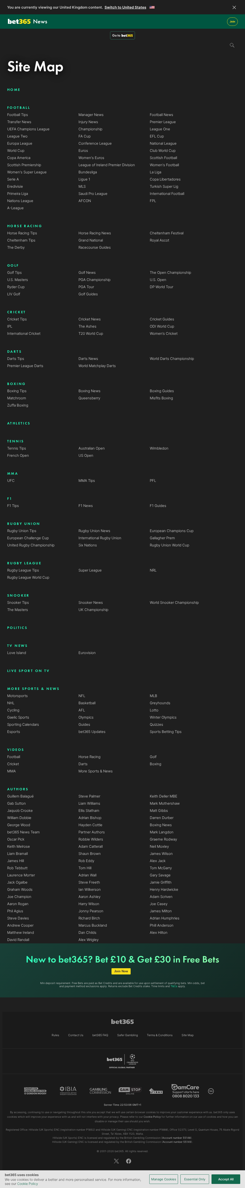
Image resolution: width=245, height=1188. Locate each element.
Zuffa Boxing (17, 405)
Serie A (13, 179)
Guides (84, 724)
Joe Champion (19, 896)
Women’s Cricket (164, 333)
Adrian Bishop (89, 817)
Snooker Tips (18, 602)
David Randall (18, 939)
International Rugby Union (99, 538)
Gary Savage (160, 875)
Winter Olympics (163, 717)
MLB (153, 695)
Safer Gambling (127, 1035)
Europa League (19, 143)
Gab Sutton (16, 803)
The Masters (17, 609)
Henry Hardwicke (164, 889)
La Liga (155, 172)
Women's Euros (91, 157)
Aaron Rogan (17, 904)
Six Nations (87, 545)
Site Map (188, 1035)
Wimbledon (159, 448)
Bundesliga (87, 172)
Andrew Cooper (20, 925)
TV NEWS (17, 645)
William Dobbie (19, 817)
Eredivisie (15, 186)
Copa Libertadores (165, 179)
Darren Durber (161, 817)
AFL (81, 710)
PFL (153, 480)
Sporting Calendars (23, 724)
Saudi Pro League (92, 193)
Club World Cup (163, 150)
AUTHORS (18, 789)
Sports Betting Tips (166, 731)
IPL (9, 326)
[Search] (232, 45)
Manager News (91, 114)
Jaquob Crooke (20, 810)
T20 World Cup (90, 333)
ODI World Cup (162, 326)
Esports (13, 731)
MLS (82, 186)
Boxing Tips (17, 391)
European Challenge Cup (28, 538)
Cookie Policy (27, 1184)
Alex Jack (158, 860)
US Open (85, 455)
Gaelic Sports (18, 717)
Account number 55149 (177, 1142)
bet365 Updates (92, 731)
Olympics (86, 717)
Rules (55, 1035)
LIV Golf (13, 294)
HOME (14, 89)
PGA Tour (86, 287)
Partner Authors (91, 832)
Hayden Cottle (90, 825)
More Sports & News (95, 771)
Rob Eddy (86, 860)
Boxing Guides (162, 391)
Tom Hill (84, 868)
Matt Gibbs (159, 810)
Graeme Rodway (163, 839)
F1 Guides (158, 505)
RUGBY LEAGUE (24, 563)
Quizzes (156, 724)
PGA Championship (94, 279)
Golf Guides (88, 294)
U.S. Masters (17, 279)
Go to (116, 35)
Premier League (163, 122)
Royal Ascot (159, 240)
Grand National (90, 240)
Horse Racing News (94, 233)
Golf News (87, 272)
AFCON (84, 200)
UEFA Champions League (28, 129)
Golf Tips (14, 272)
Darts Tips (15, 358)
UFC (11, 480)
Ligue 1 (84, 179)
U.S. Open (158, 279)
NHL (10, 703)
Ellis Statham (88, 810)
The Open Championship (170, 272)
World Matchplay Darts (97, 365)
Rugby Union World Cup (169, 545)
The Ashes (87, 326)
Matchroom (16, 398)
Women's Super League (27, 172)
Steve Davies (18, 918)
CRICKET (16, 312)
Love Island (16, 652)
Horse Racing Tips (22, 233)
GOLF (13, 265)
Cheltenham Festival (167, 233)
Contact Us (75, 1035)
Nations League (20, 200)
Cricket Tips (17, 319)
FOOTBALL (18, 107)
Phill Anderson (161, 925)
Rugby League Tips (23, 570)
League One (160, 129)
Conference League (95, 143)
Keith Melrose (18, 846)
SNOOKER (18, 595)
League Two (17, 136)
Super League (90, 570)
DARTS (14, 351)
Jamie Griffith (161, 882)
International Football (167, 193)
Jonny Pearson (90, 911)
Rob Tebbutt (17, 868)
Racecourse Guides (94, 247)
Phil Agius (15, 911)
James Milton (161, 911)
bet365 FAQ (100, 1035)
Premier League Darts (25, 365)
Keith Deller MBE (163, 796)
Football (13, 756)
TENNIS (15, 441)
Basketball (86, 703)
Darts (83, 764)
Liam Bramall (17, 853)
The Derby (16, 247)
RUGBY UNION (23, 523)
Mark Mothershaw (165, 803)
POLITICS (17, 627)
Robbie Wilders (90, 839)
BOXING (16, 383)
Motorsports (17, 695)
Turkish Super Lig (164, 186)
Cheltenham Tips (21, 240)
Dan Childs (87, 932)
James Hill (15, 860)
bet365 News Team (23, 832)
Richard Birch (89, 918)
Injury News (88, 122)
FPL (153, 200)
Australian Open (91, 448)
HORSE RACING (24, 226)
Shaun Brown (89, 853)
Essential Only (194, 1179)
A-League (15, 208)
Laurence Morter (21, 875)
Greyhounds (160, 703)
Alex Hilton (158, 932)
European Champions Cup (172, 530)
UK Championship (93, 609)
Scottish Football (163, 157)
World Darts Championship (172, 358)
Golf (153, 756)
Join (232, 21)
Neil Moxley (159, 846)
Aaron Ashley (89, 896)
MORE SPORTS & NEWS (33, 688)
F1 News (85, 505)
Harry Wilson (88, 904)
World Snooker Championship (174, 602)
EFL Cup (157, 136)
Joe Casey (158, 904)
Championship (90, 129)
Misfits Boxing (161, 398)
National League (163, 143)
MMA (12, 473)
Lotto (154, 710)
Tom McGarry (161, 868)
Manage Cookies (163, 1179)
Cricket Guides (162, 319)
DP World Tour (161, 287)
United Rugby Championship (31, 545)
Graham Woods (20, 889)
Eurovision (87, 652)
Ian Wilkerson (89, 889)
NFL (81, 695)
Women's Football (164, 165)
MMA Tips (86, 480)
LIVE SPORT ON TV (28, 670)
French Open (18, 455)
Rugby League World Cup (28, 577)
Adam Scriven (161, 896)
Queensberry (89, 398)
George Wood (18, 825)
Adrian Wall (87, 875)
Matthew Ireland (20, 932)
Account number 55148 (176, 1137)
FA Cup (84, 136)
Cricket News (89, 319)
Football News (161, 114)
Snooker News (90, 602)
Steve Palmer (89, 796)
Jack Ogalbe (17, 882)
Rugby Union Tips (21, 530)
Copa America (18, 157)
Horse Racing (89, 756)
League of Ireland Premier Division (106, 165)
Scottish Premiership (24, 165)
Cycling (13, 710)
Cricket (13, 764)
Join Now (121, 971)
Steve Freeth (89, 882)
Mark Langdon (161, 832)
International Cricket (23, 333)
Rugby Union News (94, 530)
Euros (83, 150)
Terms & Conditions (160, 1035)
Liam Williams (89, 803)
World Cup (15, 150)
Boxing (155, 764)
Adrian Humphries (164, 918)
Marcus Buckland (92, 925)
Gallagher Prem (162, 538)
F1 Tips (13, 505)
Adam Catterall (90, 846)
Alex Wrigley (88, 939)
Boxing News (89, 391)
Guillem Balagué (20, 796)
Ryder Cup (16, 287)
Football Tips (17, 114)
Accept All (226, 1179)
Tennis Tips (16, 448)
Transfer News (19, 122)
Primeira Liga (17, 193)
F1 (10, 498)
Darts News (88, 358)
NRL (153, 570)
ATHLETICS (19, 423)
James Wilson (161, 853)
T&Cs (174, 986)
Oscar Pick (15, 839)
